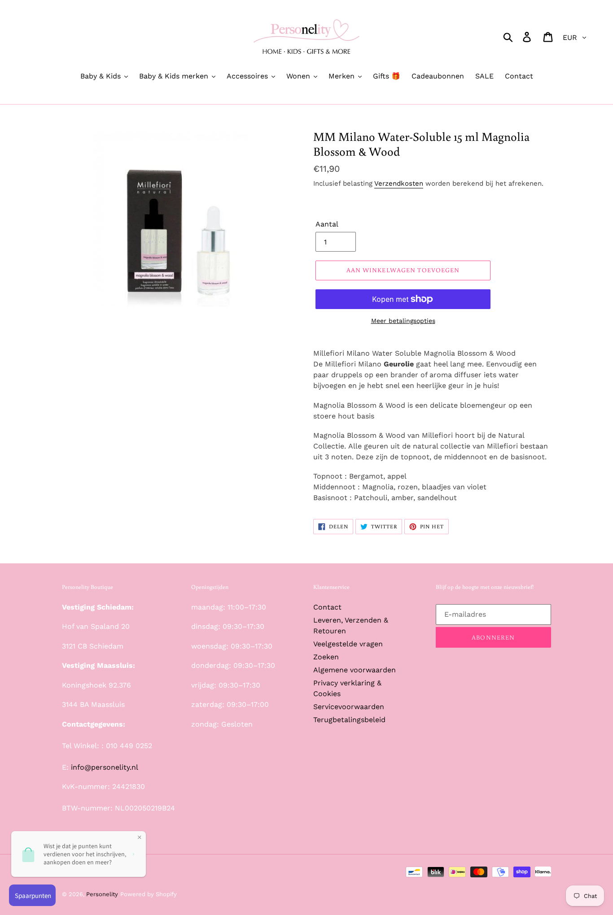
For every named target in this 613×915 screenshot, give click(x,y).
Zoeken (326, 657)
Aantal (326, 224)
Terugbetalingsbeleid (349, 719)
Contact (327, 607)
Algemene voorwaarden (354, 670)
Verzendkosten (398, 183)
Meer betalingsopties (403, 320)
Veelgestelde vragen (348, 644)
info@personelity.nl (104, 767)
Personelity (102, 894)
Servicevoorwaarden (348, 706)
